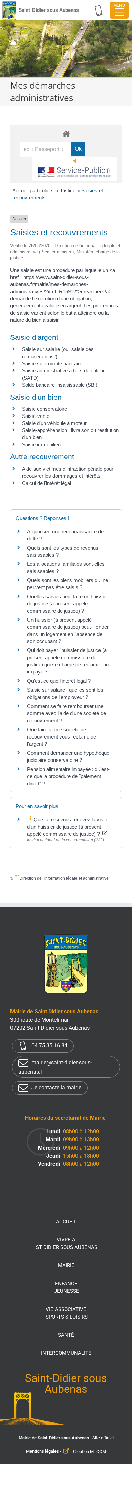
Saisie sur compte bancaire (52, 363)
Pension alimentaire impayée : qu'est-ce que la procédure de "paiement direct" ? (68, 776)
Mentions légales (42, 1451)
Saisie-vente (35, 416)
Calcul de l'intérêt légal (46, 483)
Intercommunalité (66, 1353)
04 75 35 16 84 (48, 1045)
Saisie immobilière (42, 444)
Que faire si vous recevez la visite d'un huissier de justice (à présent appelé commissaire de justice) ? (67, 827)
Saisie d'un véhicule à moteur (54, 423)
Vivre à (66, 1243)
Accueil (66, 1222)
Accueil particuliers (33, 190)
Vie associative (67, 1313)
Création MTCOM (89, 1451)
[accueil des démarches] (66, 133)
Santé (66, 1335)
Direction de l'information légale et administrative (64, 878)
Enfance (66, 1287)
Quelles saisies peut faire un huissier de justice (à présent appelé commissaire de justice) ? (67, 604)
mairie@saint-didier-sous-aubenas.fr (55, 1067)
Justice (68, 190)
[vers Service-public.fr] (74, 169)
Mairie (66, 1265)
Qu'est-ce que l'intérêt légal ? (59, 681)
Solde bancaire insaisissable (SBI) (59, 385)
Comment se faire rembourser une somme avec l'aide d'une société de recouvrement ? (66, 713)
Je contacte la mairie (55, 1087)
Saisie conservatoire (44, 409)
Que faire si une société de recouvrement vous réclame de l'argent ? (61, 737)
